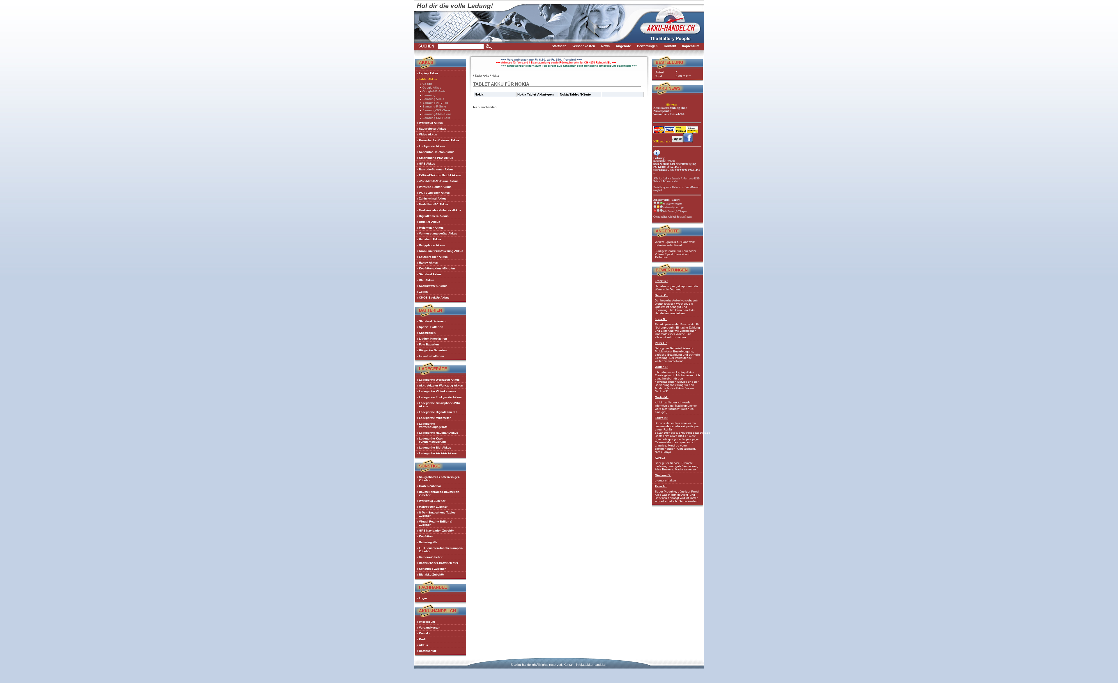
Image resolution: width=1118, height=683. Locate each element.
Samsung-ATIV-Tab (435, 102)
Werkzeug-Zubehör (432, 500)
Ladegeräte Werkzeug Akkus (439, 379)
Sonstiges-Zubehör (432, 568)
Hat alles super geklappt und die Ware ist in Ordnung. (676, 285)
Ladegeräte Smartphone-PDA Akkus (439, 404)
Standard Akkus (430, 274)
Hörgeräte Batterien (433, 350)
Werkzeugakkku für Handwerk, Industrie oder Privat (675, 243)
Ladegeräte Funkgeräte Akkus (440, 397)
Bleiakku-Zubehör (431, 574)
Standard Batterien (432, 321)
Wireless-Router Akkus (435, 186)
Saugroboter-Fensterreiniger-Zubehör (439, 478)
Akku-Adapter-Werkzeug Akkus (441, 385)
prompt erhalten (665, 478)
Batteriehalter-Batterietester (438, 562)
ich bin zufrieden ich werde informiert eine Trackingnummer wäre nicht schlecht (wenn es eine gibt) (676, 405)
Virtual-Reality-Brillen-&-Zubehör (436, 523)
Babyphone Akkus (432, 245)
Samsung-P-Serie (434, 106)
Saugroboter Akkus (432, 128)
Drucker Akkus (429, 221)
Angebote (667, 231)
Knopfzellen (427, 332)
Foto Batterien (429, 344)
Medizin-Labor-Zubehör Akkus (440, 210)
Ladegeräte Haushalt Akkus (438, 432)
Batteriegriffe (428, 542)
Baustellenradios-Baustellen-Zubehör (439, 493)
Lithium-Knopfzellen (433, 338)
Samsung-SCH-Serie (436, 110)
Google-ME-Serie (433, 91)
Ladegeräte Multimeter (435, 417)
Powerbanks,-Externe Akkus (439, 140)
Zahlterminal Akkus (433, 198)
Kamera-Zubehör (431, 557)
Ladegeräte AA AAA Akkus (438, 453)
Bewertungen (672, 270)
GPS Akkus (427, 163)
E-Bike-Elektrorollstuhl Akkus (440, 175)
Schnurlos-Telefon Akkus (436, 151)
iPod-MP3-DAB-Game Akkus (439, 181)
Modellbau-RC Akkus (433, 204)
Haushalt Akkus (430, 239)
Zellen (423, 291)
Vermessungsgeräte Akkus (438, 233)
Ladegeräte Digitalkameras (438, 412)
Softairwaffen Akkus (433, 285)
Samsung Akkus (433, 98)
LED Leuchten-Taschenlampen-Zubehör (441, 549)
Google (427, 83)
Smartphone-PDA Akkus (436, 157)
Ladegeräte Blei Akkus (435, 447)
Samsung (428, 95)
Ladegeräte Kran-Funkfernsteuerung (432, 440)
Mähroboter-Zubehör (433, 506)
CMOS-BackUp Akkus (434, 297)
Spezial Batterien (431, 327)
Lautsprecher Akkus (433, 256)
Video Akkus (428, 134)
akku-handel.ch (525, 664)
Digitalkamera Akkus (434, 216)
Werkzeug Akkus (431, 122)
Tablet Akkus (428, 79)
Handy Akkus (428, 262)
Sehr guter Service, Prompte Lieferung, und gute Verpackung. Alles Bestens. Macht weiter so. (677, 463)
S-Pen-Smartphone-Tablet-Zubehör (437, 514)
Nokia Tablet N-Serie (575, 94)
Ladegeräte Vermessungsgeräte (433, 425)
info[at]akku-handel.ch (591, 664)
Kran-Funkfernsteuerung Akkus (441, 251)
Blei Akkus (426, 280)
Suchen (426, 46)
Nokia (495, 75)
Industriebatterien (431, 356)
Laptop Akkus (428, 73)
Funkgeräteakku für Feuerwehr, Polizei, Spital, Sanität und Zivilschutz (676, 254)
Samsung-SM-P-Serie (436, 114)
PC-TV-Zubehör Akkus (434, 192)
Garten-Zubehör (430, 486)
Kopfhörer (426, 536)
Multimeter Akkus (431, 227)
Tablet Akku (482, 75)
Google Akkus (431, 87)
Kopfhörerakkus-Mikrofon (437, 268)
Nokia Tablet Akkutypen (535, 94)
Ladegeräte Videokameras (438, 391)
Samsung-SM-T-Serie (436, 117)
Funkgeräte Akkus (432, 146)
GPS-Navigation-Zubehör (436, 530)
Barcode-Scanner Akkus (436, 169)
